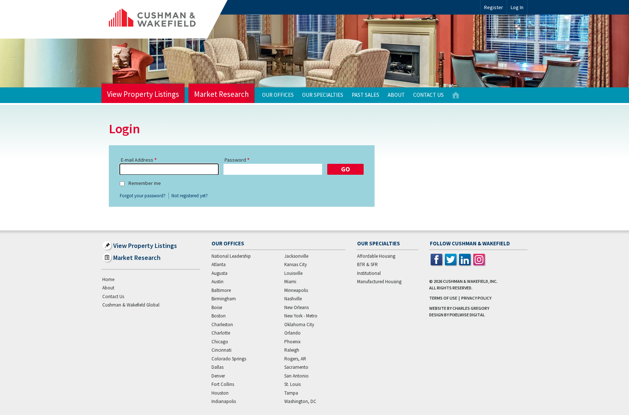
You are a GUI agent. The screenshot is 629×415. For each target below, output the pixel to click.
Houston (220, 393)
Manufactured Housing (379, 281)
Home (455, 95)
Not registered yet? (189, 196)
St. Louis (292, 384)
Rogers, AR (295, 359)
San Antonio (296, 376)
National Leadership (231, 256)
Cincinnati (221, 350)
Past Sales (365, 94)
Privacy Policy (476, 298)
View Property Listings (143, 94)
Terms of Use (443, 298)
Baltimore (221, 290)
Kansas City (295, 264)
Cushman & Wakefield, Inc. (470, 281)
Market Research (221, 94)
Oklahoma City (299, 324)
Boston (218, 316)
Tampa (291, 393)
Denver (218, 376)
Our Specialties (322, 94)
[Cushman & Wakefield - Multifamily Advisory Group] (165, 19)
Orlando (292, 333)
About (396, 94)
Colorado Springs (228, 359)
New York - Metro (300, 316)
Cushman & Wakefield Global (130, 305)
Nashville (293, 299)
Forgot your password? (143, 196)
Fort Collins (222, 384)
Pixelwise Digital (467, 314)
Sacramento (296, 367)
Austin (217, 281)
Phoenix (292, 342)
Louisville (293, 273)
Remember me (144, 183)
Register (493, 7)
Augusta (219, 273)
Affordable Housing (376, 256)
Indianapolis (223, 401)
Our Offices (278, 94)
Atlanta (218, 264)
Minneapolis (296, 290)
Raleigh (291, 350)
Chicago (219, 342)
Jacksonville (296, 256)
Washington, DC (300, 401)
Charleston (222, 324)
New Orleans (296, 307)
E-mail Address (137, 160)
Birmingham (223, 299)
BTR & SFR (367, 264)
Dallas (217, 367)
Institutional (369, 273)
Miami (290, 281)
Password (235, 160)
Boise (216, 307)
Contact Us (428, 94)
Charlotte (220, 333)
